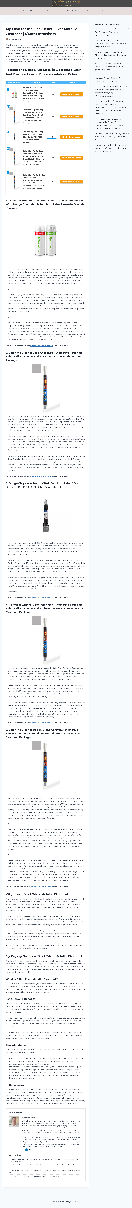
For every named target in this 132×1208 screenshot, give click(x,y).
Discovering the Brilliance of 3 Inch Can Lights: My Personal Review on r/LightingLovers (110, 43)
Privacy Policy (93, 11)
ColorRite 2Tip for (20, 352)
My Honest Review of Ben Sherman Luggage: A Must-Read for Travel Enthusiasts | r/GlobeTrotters (110, 78)
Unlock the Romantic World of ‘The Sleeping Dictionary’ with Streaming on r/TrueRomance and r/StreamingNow (44, 1160)
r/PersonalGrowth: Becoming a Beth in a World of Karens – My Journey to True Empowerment (112, 137)
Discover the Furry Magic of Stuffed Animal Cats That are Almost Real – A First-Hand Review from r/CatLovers (44, 1172)
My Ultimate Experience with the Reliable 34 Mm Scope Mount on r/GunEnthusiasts (109, 66)
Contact (106, 11)
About (33, 11)
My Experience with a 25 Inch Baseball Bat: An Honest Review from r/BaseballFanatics (112, 32)
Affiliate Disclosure (76, 11)
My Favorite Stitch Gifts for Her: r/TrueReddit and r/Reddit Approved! (34, 1176)
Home (25, 11)
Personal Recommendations (51, 11)
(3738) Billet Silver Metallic (45, 487)
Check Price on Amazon (71, 94)
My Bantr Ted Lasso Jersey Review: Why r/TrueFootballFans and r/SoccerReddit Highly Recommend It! (45, 1166)
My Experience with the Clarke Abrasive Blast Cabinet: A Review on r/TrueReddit (110, 55)
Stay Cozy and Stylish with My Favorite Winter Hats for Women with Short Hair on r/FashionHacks (111, 148)
